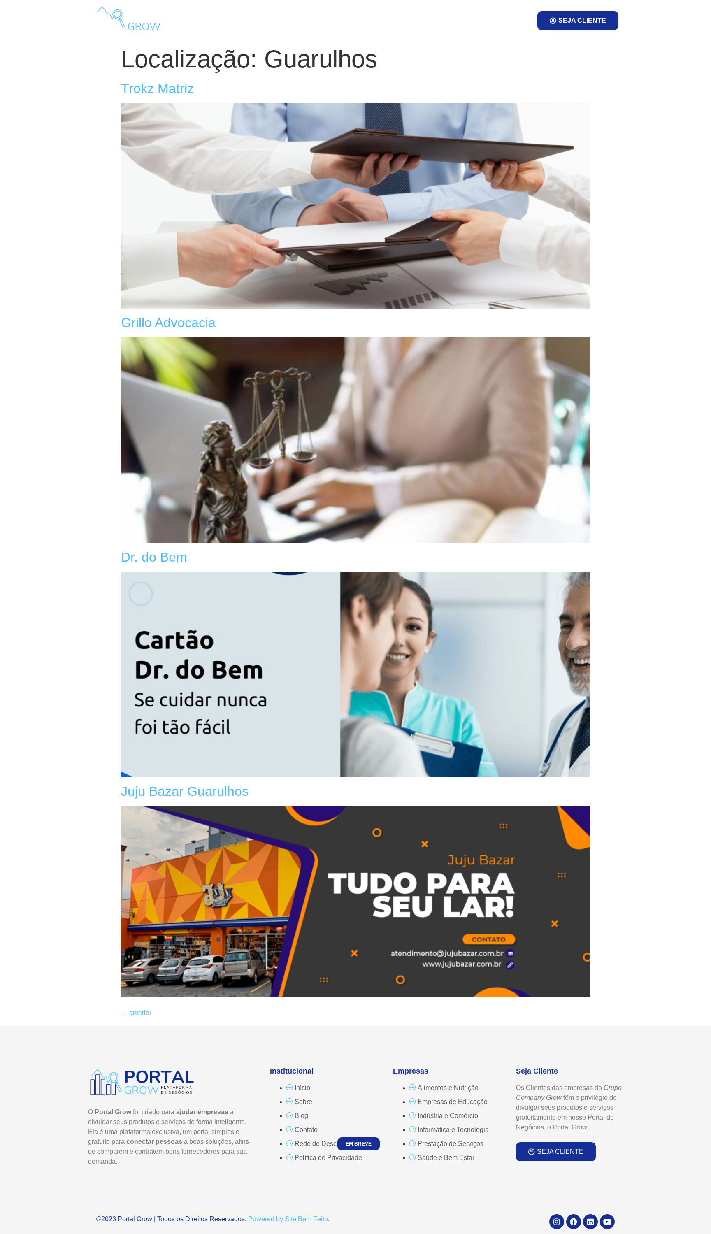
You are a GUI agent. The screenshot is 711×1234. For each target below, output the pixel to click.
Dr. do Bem (154, 557)
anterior (136, 1012)
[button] (505, 20)
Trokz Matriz (157, 88)
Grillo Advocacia (168, 322)
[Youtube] (607, 1221)
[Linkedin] (590, 1221)
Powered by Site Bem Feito (288, 1218)
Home (255, 20)
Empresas (308, 20)
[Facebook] (573, 1221)
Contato (420, 20)
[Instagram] (556, 1221)
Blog (370, 20)
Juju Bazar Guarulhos (185, 791)
